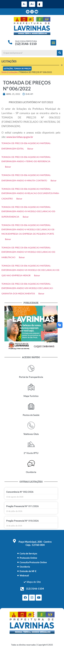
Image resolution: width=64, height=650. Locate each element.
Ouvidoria (31, 472)
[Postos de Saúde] (31, 406)
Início (4, 72)
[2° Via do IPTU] (31, 444)
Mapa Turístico (31, 396)
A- (24, 4)
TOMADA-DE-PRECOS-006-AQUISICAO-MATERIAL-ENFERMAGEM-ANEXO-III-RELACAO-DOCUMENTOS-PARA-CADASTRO (30, 194)
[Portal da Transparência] (31, 368)
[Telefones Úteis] (31, 425)
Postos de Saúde (31, 415)
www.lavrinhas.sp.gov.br (19, 136)
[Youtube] (36, 11)
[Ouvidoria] (31, 463)
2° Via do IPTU (31, 453)
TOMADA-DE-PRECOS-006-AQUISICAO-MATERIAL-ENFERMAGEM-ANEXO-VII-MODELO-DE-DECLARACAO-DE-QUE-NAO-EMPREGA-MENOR (30, 271)
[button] (53, 43)
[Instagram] (32, 11)
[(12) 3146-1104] (22, 589)
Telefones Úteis (31, 434)
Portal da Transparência (31, 377)
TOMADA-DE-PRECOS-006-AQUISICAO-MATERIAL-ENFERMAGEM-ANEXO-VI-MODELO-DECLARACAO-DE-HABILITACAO (28, 252)
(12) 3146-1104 (35, 588)
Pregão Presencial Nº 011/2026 (22, 506)
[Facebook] (27, 11)
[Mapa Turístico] (31, 387)
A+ (32, 4)
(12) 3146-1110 (26, 44)
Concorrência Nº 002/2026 (19, 492)
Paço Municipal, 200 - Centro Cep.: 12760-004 (35, 543)
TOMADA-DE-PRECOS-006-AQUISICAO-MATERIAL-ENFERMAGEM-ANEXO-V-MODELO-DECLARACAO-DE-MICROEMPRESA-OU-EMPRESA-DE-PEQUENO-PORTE (28, 229)
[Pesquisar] (60, 53)
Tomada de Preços (22, 68)
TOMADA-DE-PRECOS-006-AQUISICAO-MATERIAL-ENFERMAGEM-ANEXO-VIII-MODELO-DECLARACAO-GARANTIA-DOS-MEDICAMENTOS (27, 289)
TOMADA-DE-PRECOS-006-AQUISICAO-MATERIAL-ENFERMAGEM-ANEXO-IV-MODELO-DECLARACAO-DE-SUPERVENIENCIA (28, 212)
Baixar (30, 148)
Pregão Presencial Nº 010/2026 (22, 520)
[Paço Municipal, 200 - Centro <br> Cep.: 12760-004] (14, 541)
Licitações (8, 68)
